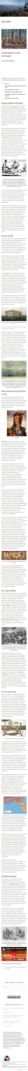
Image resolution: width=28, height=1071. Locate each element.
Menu (23, 2)
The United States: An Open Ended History (15, 78)
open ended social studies (7, 2)
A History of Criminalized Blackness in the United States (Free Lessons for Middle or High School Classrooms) (13, 1017)
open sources (22, 80)
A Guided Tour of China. (8, 1012)
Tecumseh (7, 969)
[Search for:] (14, 987)
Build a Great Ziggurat (7, 1025)
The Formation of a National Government (15, 967)
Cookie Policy (4, 1065)
